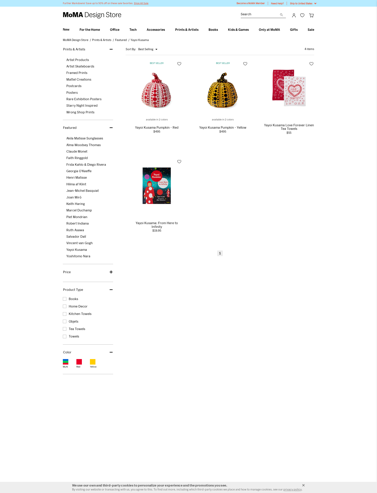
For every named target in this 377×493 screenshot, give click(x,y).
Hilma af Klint (76, 184)
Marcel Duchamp (79, 210)
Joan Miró (73, 197)
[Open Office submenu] (121, 30)
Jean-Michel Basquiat (82, 190)
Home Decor (78, 306)
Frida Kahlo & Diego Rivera (86, 164)
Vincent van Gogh (79, 243)
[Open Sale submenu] (316, 30)
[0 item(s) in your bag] (311, 15)
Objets (73, 321)
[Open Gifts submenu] (299, 30)
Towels (74, 336)
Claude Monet (76, 151)
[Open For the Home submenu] (101, 30)
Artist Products (77, 60)
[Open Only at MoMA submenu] (281, 30)
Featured (121, 40)
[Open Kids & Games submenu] (250, 30)
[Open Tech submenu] (138, 30)
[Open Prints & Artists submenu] (200, 30)
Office (114, 29)
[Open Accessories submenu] (166, 30)
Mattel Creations (78, 79)
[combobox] (260, 14)
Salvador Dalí (76, 236)
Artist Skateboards (80, 66)
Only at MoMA (269, 29)
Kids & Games (238, 29)
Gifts (294, 29)
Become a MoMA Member (251, 3)
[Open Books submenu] (219, 30)
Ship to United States (301, 3)
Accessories (156, 29)
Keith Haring (75, 204)
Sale (311, 29)
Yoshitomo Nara (78, 256)
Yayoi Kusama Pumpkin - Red (156, 127)
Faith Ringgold (77, 158)
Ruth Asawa (75, 230)
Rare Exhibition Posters (84, 99)
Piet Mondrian (76, 217)
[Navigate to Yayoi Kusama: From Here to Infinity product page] (157, 186)
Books (213, 29)
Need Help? (277, 3)
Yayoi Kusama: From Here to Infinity (157, 224)
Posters (72, 92)
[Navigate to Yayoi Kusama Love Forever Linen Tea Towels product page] (289, 88)
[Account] (294, 15)
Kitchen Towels (80, 314)
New (66, 29)
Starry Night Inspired (82, 105)
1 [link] (220, 253)
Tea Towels (77, 329)
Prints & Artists (187, 29)
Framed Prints (76, 73)
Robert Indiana (77, 223)
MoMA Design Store (75, 40)
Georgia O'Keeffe (79, 171)
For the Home (90, 29)
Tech (133, 29)
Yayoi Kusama (140, 40)
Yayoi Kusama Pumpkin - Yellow (222, 127)
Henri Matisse (76, 177)
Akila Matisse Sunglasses (84, 138)
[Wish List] (302, 15)
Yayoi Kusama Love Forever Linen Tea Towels (289, 126)
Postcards (73, 86)
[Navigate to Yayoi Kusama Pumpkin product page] (157, 90)
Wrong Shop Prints (80, 112)
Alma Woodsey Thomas (83, 145)
